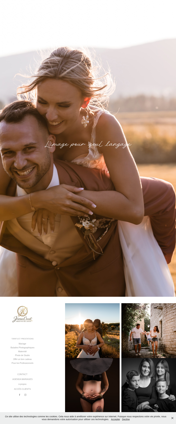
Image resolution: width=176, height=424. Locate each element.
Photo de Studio (22, 355)
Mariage (22, 344)
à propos (22, 384)
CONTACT (22, 374)
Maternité (22, 351)
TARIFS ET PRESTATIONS (22, 339)
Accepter (115, 419)
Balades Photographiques (22, 347)
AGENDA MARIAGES (22, 379)
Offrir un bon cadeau (22, 359)
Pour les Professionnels (22, 363)
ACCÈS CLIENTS (22, 389)
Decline (126, 419)
